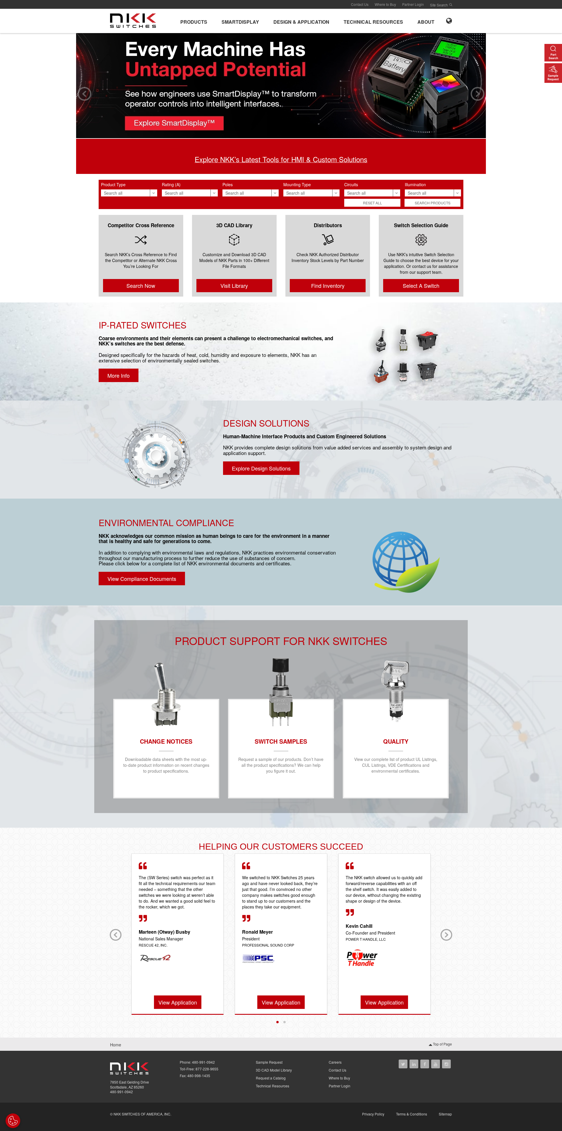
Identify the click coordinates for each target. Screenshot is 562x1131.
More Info (118, 375)
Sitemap (445, 1113)
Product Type (113, 184)
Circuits (351, 184)
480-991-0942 (121, 1091)
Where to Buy (385, 4)
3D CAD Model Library (274, 1069)
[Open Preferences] (13, 1120)
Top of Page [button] (442, 1043)
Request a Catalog (271, 1077)
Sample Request (269, 1062)
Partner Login (413, 4)
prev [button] (84, 94)
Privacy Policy (373, 1113)
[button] (193, 21)
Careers (335, 1062)
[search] (451, 4)
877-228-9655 (207, 1068)
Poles (227, 184)
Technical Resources (272, 1085)
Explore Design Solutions (261, 468)
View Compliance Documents (141, 578)
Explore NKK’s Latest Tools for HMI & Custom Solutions (281, 159)
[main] (281, 535)
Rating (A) (171, 184)
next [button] (477, 94)
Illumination (415, 184)
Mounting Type (297, 184)
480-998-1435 (198, 1075)
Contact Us (360, 4)
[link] (135, 20)
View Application (177, 1002)
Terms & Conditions (411, 1113)
